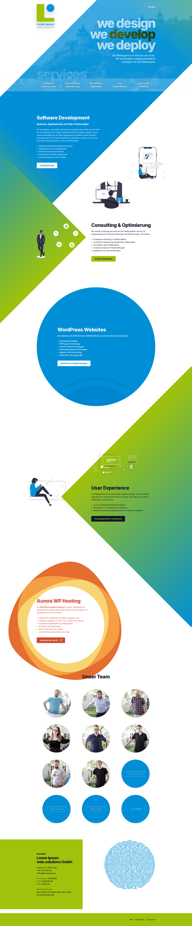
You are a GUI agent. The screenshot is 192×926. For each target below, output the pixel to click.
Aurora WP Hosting (143, 85)
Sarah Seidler (56, 738)
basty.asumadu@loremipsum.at (56, 811)
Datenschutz (140, 920)
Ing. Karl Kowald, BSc (56, 703)
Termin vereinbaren (103, 259)
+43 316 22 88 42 (44, 870)
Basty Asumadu (56, 809)
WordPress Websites (96, 85)
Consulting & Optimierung (72, 85)
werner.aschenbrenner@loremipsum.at (96, 707)
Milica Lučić (96, 809)
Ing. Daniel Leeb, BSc (135, 703)
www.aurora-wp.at (49, 640)
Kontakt (151, 7)
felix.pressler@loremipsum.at (96, 776)
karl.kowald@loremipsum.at (56, 705)
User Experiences (120, 85)
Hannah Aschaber (135, 774)
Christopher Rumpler (56, 774)
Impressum (151, 920)
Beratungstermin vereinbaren (108, 519)
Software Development (48, 85)
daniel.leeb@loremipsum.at (135, 705)
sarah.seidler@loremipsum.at (56, 741)
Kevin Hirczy (135, 738)
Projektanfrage (47, 165)
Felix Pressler (96, 774)
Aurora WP (77, 355)
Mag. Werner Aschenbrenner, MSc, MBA (54, 892)
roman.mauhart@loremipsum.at (96, 741)
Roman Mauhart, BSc (96, 738)
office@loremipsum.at (46, 873)
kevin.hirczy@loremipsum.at (136, 741)
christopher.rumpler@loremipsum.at (56, 776)
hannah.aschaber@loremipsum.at (135, 776)
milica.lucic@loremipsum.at (96, 811)
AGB (131, 920)
